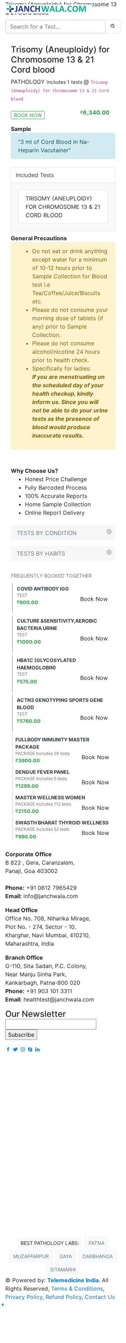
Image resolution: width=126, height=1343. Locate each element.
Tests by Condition (47, 532)
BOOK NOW (28, 115)
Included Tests (35, 174)
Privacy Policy (23, 1296)
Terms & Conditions (77, 1288)
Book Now (94, 598)
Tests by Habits (41, 553)
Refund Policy (64, 1296)
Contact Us (100, 1296)
